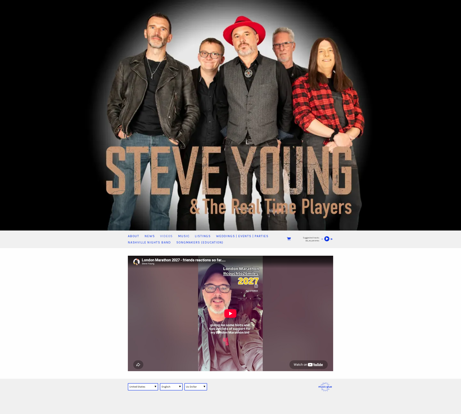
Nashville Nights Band (149, 242)
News (150, 236)
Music (183, 236)
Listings (203, 236)
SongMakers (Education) (199, 242)
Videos (166, 236)
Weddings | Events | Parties (242, 236)
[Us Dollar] (195, 386)
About (133, 236)
